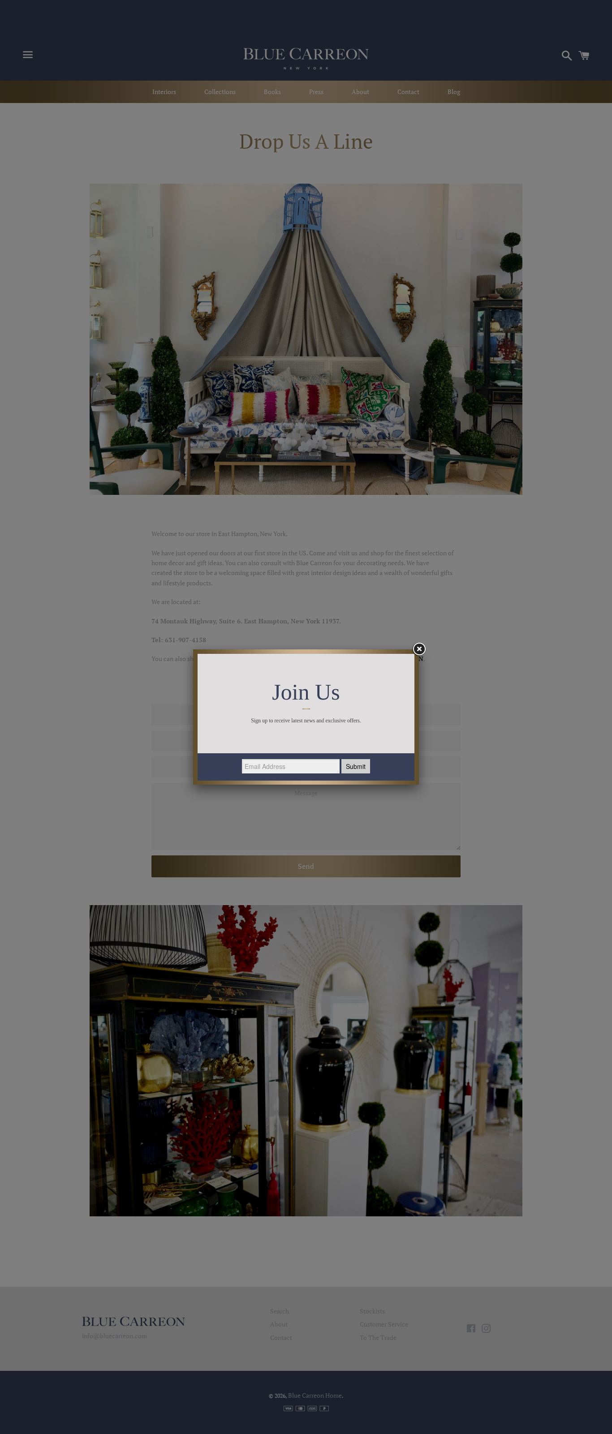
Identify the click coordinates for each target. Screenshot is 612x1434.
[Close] (419, 649)
